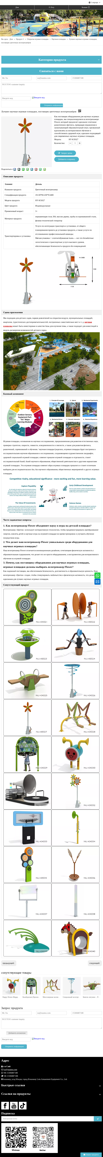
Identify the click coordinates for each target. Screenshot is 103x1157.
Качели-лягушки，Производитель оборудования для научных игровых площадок (91, 997)
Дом (17, 7)
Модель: (57, 139)
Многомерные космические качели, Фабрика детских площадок (51, 997)
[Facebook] (5, 1105)
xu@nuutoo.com (10, 1069)
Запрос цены (66, 153)
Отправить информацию (53, 105)
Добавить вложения (16, 1033)
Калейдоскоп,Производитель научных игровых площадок (31, 997)
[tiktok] (23, 1105)
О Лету (51, 7)
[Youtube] (14, 1105)
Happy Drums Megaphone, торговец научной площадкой (11, 997)
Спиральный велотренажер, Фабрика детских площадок (71, 997)
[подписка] (98, 1118)
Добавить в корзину (66, 159)
